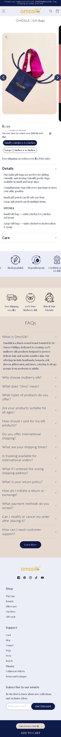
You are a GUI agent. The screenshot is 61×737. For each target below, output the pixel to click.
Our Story (10, 611)
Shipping (5, 130)
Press (8, 655)
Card (8, 635)
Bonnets (9, 601)
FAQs (8, 650)
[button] (3, 11)
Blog (8, 640)
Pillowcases (11, 606)
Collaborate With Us (15, 671)
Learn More (30, 544)
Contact (9, 645)
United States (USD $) (29, 726)
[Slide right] (57, 77)
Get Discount (43, 706)
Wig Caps (10, 596)
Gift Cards (10, 616)
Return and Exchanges (16, 676)
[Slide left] (3, 77)
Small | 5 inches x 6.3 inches (20, 142)
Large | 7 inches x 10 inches (20, 150)
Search (9, 660)
